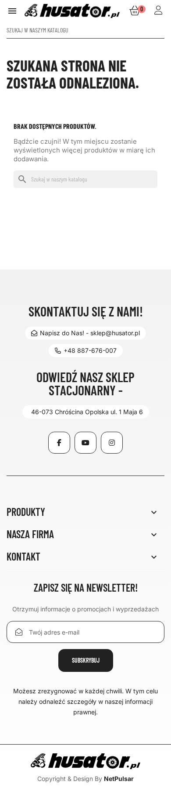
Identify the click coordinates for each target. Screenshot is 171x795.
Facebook (59, 442)
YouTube (85, 442)
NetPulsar (119, 778)
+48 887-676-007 (90, 350)
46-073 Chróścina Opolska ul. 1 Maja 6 (87, 411)
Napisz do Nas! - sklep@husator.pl (90, 333)
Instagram (111, 442)
